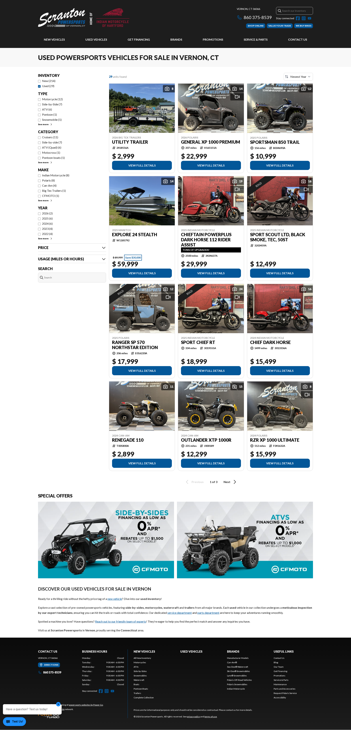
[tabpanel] (103, 671)
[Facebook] (298, 18)
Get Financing (139, 39)
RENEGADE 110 (128, 440)
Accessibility (280, 697)
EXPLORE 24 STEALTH (134, 234)
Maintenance (280, 684)
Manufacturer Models (238, 658)
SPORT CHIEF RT (198, 342)
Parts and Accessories (284, 688)
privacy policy (193, 716)
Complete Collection (144, 697)
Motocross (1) (51, 152)
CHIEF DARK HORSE (270, 342)
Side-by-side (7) (52, 142)
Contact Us (297, 39)
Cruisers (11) (50, 137)
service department (179, 612)
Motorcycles (140, 662)
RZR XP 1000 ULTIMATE (274, 440)
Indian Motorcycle (236, 688)
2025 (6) (47, 218)
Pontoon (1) (49, 114)
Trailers (137, 693)
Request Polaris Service (285, 693)
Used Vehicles (96, 39)
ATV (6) (47, 109)
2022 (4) (47, 233)
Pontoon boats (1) (53, 157)
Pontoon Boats (141, 688)
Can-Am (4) (49, 185)
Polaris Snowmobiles (237, 684)
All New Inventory (142, 658)
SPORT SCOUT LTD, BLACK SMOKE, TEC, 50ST (277, 237)
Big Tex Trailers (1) (54, 190)
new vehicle (114, 598)
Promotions (213, 39)
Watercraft (139, 680)
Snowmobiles (140, 675)
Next (227, 482)
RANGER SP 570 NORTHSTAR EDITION (135, 345)
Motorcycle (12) (52, 99)
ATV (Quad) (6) (51, 147)
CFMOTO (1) (50, 195)
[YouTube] (309, 18)
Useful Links (284, 651)
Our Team (279, 666)
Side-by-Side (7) (52, 104)
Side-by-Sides (140, 671)
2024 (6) (47, 223)
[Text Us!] (14, 722)
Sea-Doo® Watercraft (237, 666)
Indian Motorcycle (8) (55, 175)
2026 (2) (47, 213)
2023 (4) (47, 228)
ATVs (136, 666)
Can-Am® (232, 662)
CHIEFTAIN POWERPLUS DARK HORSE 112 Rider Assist (206, 239)
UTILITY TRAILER (130, 142)
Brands (176, 39)
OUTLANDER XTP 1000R (206, 440)
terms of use (210, 716)
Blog (276, 662)
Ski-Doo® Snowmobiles (238, 671)
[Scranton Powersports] (83, 17)
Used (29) (48, 86)
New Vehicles (54, 39)
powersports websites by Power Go (86, 704)
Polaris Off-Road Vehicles (239, 680)
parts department (208, 612)
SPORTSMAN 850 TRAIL (275, 142)
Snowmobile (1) (52, 119)
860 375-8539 (258, 17)
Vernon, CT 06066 (248, 8)
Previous (198, 482)
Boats (136, 684)
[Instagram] (303, 18)
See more (43, 124)
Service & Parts (256, 39)
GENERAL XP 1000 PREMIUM (210, 142)
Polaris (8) (48, 180)
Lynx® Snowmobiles (237, 675)
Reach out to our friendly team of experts (120, 621)
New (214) (48, 81)
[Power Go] (70, 715)
